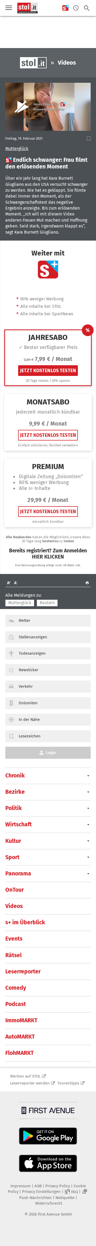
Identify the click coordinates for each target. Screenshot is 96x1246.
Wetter (24, 620)
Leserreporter (23, 971)
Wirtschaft (18, 824)
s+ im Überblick (25, 922)
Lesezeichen (30, 736)
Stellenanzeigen (33, 637)
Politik (13, 808)
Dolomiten (28, 703)
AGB (38, 1186)
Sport (12, 857)
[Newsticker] (75, 8)
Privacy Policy (57, 1186)
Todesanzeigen (32, 653)
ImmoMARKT (21, 1020)
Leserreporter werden (30, 1083)
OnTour (14, 889)
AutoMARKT (20, 1036)
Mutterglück (16, 148)
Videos (14, 906)
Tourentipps (68, 1083)
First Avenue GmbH (55, 1214)
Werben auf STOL (25, 1076)
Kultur (13, 841)
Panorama (18, 873)
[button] (89, 138)
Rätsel (13, 955)
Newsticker (28, 669)
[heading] (48, 163)
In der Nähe (29, 719)
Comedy (15, 987)
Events (13, 938)
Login (51, 752)
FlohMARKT (19, 1053)
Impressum (20, 1186)
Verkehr (26, 686)
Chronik (15, 775)
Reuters (47, 602)
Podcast (15, 1004)
